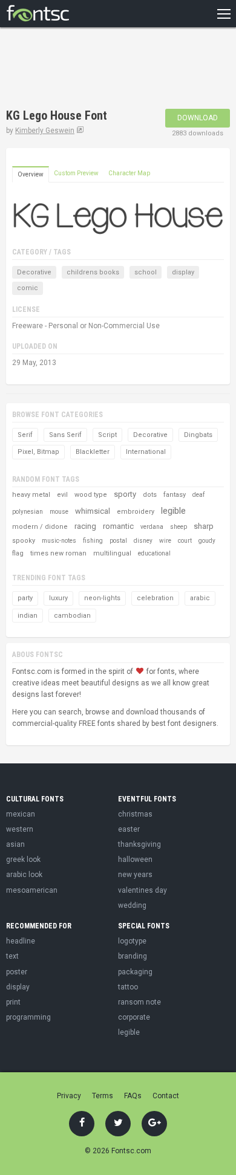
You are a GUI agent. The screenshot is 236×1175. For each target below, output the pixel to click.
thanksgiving (139, 844)
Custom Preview (76, 173)
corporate (134, 1017)
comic (27, 288)
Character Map (129, 173)
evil (62, 495)
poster (16, 972)
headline (20, 941)
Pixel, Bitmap (38, 452)
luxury (58, 598)
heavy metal (31, 495)
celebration (155, 598)
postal (118, 540)
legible (173, 510)
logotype (132, 941)
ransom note (139, 1002)
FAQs (133, 1096)
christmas (135, 814)
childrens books (93, 272)
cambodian (72, 616)
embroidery (135, 512)
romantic (118, 526)
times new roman (58, 553)
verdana (151, 526)
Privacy (69, 1096)
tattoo (128, 987)
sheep (178, 526)
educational (154, 553)
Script (107, 435)
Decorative (34, 272)
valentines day (142, 890)
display (183, 272)
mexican (20, 814)
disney (143, 540)
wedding (132, 905)
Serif (25, 435)
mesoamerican (31, 890)
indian (28, 616)
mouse (59, 511)
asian (15, 844)
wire (165, 540)
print (13, 1002)
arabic (200, 598)
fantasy (174, 495)
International (146, 452)
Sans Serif (65, 435)
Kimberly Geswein (44, 130)
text (12, 956)
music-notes (59, 540)
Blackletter (93, 452)
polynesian (27, 511)
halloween (135, 859)
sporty (125, 494)
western (19, 829)
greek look (23, 859)
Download (197, 118)
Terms (102, 1096)
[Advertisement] (103, 69)
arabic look (24, 874)
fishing (93, 540)
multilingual (112, 553)
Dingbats (198, 435)
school (145, 272)
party (25, 598)
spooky (23, 541)
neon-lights (102, 598)
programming (28, 1017)
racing (85, 526)
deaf (198, 494)
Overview (31, 174)
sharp (204, 526)
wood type (90, 495)
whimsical (92, 511)
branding (132, 956)
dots (150, 495)
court (185, 540)
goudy (206, 540)
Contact (165, 1096)
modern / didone (40, 527)
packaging (135, 972)
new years (135, 874)
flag (18, 553)
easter (129, 829)
